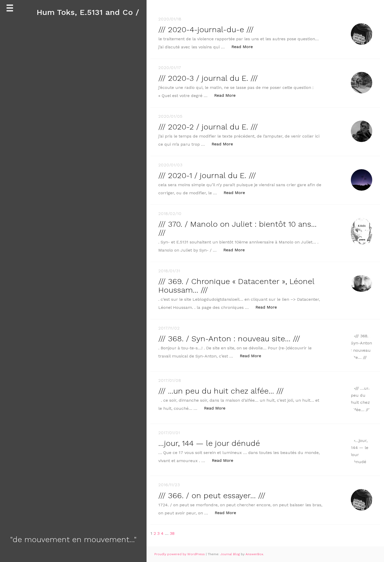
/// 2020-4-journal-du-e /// (206, 29)
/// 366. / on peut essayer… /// (211, 495)
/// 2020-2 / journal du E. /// (208, 126)
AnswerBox (254, 554)
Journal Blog (230, 554)
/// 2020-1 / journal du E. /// (207, 175)
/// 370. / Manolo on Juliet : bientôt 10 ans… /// (237, 228)
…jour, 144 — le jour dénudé (209, 443)
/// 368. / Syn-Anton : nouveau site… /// (229, 338)
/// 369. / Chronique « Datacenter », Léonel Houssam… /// (236, 285)
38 (172, 533)
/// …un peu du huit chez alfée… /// (221, 390)
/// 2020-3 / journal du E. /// (208, 78)
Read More (244, 46)
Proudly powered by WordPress (180, 554)
